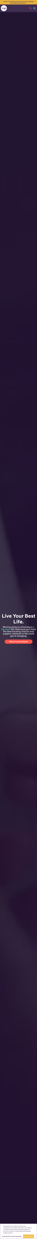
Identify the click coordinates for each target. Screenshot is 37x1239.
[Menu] (34, 8)
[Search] (30, 8)
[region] (18, 1231)
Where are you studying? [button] (18, 641)
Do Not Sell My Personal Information (12, 1236)
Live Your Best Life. (18, 618)
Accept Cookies (28, 1236)
